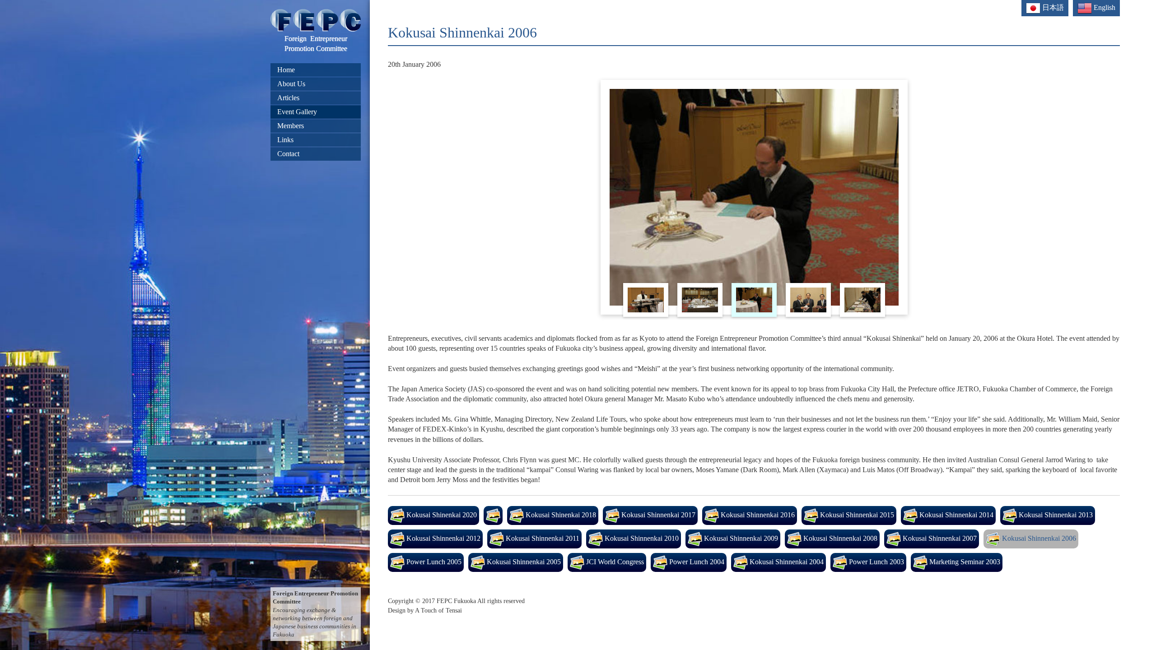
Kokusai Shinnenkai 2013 (1055, 514)
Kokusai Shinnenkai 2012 (442, 538)
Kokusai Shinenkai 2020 (441, 514)
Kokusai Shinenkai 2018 (560, 514)
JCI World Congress (614, 561)
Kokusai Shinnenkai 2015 (856, 514)
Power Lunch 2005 (433, 561)
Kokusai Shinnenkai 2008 (839, 538)
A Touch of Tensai (438, 610)
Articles (288, 98)
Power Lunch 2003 (875, 561)
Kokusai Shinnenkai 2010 (641, 538)
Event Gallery (297, 112)
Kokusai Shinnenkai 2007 (939, 538)
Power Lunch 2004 (695, 561)
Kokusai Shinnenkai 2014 (955, 514)
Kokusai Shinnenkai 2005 (523, 561)
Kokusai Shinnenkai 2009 (740, 538)
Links (285, 140)
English (1103, 7)
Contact (288, 154)
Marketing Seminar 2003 (964, 561)
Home (286, 70)
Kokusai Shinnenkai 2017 (657, 514)
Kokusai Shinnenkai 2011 (541, 538)
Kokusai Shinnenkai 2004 (786, 561)
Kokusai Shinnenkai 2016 (757, 514)
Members (290, 126)
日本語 (1052, 7)
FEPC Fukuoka (456, 600)
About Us (291, 84)
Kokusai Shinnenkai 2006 (1038, 538)
